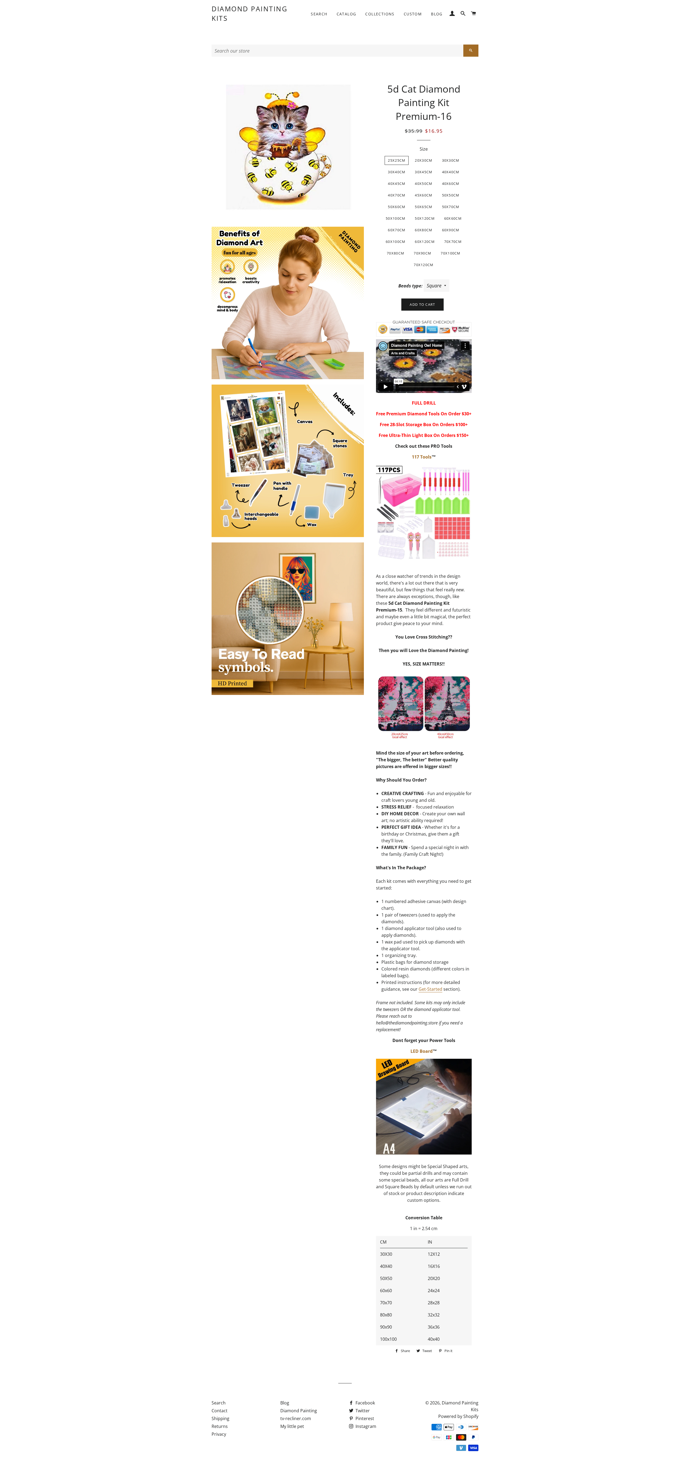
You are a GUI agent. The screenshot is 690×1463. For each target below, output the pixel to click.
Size (424, 149)
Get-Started (430, 989)
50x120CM (424, 218)
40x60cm (451, 183)
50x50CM (451, 195)
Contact (219, 1411)
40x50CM (423, 183)
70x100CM (450, 253)
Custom (413, 13)
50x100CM (395, 218)
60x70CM (396, 230)
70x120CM (423, 264)
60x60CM (453, 218)
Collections (379, 13)
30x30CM (451, 160)
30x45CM (423, 171)
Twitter (362, 1411)
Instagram (365, 1426)
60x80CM (423, 230)
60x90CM (451, 230)
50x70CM (451, 206)
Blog (437, 13)
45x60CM (423, 195)
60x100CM (395, 241)
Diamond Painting (298, 1411)
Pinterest (364, 1418)
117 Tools (422, 457)
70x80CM (395, 253)
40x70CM (396, 195)
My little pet (292, 1426)
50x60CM (396, 206)
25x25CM (396, 160)
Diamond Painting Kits (249, 13)
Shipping (220, 1418)
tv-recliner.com (295, 1418)
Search (319, 13)
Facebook (364, 1403)
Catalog (346, 13)
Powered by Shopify (458, 1416)
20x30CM (423, 160)
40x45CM (396, 183)
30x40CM (396, 171)
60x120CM (424, 241)
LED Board (421, 1051)
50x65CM (423, 206)
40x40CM (451, 171)
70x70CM (453, 241)
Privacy (219, 1434)
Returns (220, 1426)
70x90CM (422, 253)
